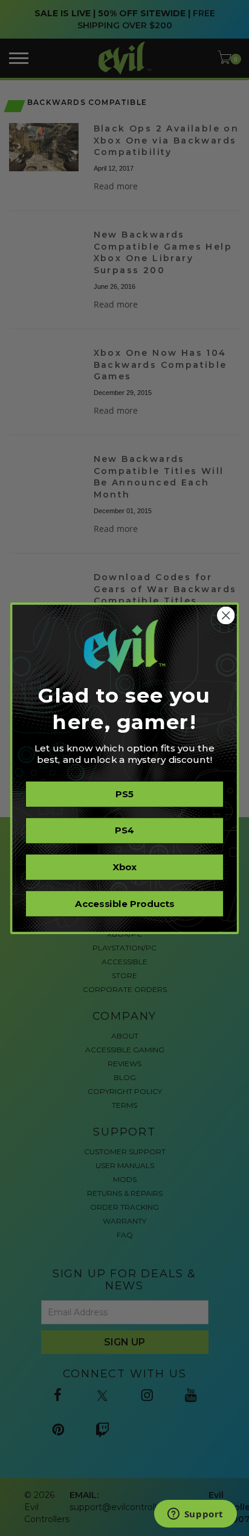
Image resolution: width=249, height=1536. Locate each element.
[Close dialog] (225, 615)
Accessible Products (124, 903)
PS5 (124, 793)
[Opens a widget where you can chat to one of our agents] (195, 1515)
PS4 (125, 830)
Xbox (124, 866)
